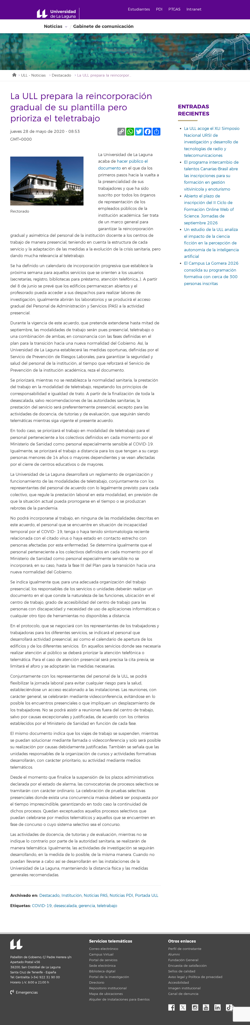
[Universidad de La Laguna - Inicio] (58, 14)
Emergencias (26, 993)
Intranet (194, 9)
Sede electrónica (102, 966)
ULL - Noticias (33, 75)
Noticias (53, 26)
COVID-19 (42, 905)
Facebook (173, 1006)
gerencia (87, 905)
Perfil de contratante (184, 949)
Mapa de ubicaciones (106, 994)
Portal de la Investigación (109, 977)
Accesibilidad (178, 983)
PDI (159, 9)
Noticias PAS (96, 895)
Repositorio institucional (108, 988)
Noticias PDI (121, 895)
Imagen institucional (184, 988)
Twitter (185, 1006)
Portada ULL (146, 895)
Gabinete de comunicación (103, 26)
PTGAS (174, 9)
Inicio (14, 74)
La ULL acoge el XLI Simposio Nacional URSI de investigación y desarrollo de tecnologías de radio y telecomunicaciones (212, 142)
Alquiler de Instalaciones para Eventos (119, 1000)
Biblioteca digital (102, 971)
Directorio (96, 983)
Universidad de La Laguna (16, 944)
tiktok (231, 1006)
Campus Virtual (101, 955)
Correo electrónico (103, 949)
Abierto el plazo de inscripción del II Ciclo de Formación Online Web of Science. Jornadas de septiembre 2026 (209, 210)
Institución (72, 895)
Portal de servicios (103, 960)
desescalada (65, 905)
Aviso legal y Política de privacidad (195, 977)
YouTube (208, 1006)
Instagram (196, 1006)
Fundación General (183, 960)
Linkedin (219, 1006)
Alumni (174, 955)
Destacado (61, 75)
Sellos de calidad (181, 971)
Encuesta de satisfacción (187, 966)
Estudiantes (139, 9)
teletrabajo (107, 905)
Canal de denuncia (183, 994)
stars (46, 1009)
